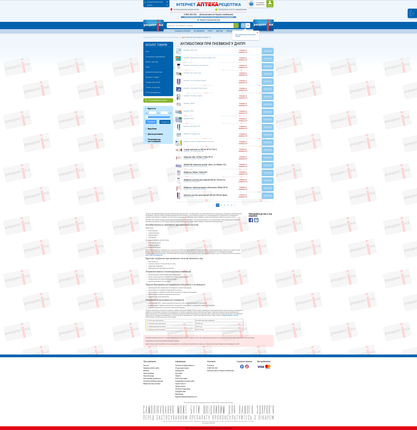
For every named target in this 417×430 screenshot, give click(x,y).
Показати (151, 122)
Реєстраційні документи (152, 378)
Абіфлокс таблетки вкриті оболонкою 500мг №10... (206, 187)
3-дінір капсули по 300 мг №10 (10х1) (200, 149)
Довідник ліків (180, 391)
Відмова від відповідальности (186, 397)
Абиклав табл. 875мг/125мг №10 (198, 157)
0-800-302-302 (190, 14)
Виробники (179, 394)
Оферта (178, 376)
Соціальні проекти (182, 31)
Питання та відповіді (182, 389)
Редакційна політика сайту (184, 381)
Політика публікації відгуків (153, 381)
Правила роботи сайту (151, 368)
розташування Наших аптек (186, 10)
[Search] (236, 25)
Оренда (229, 31)
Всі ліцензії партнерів (208, 423)
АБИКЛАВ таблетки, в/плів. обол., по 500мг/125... (205, 164)
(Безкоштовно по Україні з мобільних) (216, 14)
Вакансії (146, 370)
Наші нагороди (148, 376)
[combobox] (157, 2)
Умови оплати (180, 386)
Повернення (179, 370)
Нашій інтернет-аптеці (230, 315)
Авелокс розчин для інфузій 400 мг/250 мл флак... (206, 195)
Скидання (165, 122)
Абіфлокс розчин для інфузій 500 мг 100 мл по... (205, 180)
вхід (270, 6)
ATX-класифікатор (153, 92)
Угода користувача (182, 368)
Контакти (210, 365)
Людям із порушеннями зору (209, 20)
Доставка (178, 373)
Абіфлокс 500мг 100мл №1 (196, 172)
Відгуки (219, 31)
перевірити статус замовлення (232, 10)
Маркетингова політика (151, 384)
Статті (210, 31)
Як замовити (199, 31)
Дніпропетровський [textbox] (155, 2)
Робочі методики (181, 378)
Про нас (146, 365)
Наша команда (148, 373)
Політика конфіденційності (184, 365)
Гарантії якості (180, 384)
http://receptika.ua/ (156, 255)
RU (243, 25)
